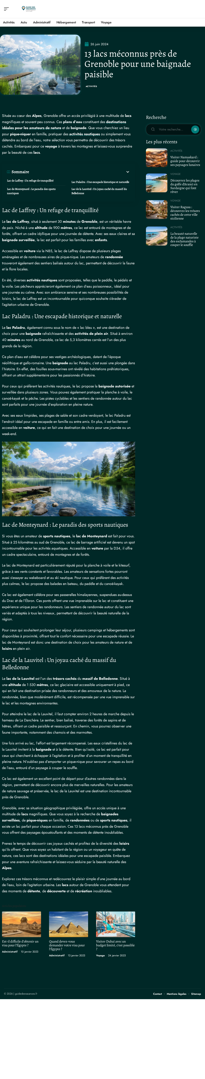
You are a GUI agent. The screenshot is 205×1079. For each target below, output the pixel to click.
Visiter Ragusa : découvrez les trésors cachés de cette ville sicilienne (185, 213)
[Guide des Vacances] (29, 9)
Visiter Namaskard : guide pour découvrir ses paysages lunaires (185, 161)
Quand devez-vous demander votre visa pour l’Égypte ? (67, 945)
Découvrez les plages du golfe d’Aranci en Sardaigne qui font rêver (184, 186)
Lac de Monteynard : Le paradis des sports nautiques (31, 191)
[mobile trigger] (7, 9)
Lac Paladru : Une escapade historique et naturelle (100, 182)
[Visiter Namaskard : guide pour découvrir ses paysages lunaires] (156, 157)
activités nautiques (84, 134)
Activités (91, 86)
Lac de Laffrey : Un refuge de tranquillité (30, 181)
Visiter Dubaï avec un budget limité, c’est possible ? (115, 945)
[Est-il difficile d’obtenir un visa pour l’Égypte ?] (21, 924)
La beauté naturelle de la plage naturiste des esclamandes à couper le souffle (184, 239)
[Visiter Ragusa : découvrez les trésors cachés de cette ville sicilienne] (156, 209)
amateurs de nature (45, 127)
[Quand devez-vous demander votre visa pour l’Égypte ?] (68, 924)
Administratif (9, 952)
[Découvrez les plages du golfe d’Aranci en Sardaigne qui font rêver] (156, 182)
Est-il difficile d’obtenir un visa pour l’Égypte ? (20, 943)
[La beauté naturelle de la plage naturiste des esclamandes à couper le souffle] (156, 236)
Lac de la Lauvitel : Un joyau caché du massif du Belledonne (99, 191)
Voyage (100, 955)
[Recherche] (198, 9)
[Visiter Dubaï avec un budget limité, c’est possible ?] (115, 924)
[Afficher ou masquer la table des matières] (79, 171)
